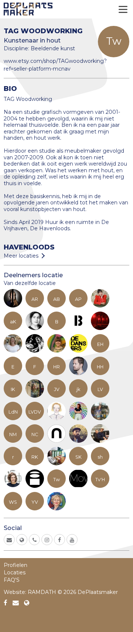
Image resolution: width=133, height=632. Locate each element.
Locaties (14, 572)
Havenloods (29, 247)
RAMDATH (42, 592)
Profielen (15, 565)
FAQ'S (12, 580)
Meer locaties (21, 255)
